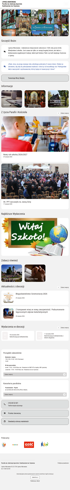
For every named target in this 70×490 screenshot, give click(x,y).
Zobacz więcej (65, 113)
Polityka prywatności (63, 463)
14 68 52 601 (6, 469)
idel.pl (38, 481)
